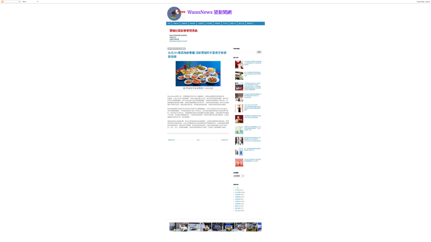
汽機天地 (176, 23)
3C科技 (225, 23)
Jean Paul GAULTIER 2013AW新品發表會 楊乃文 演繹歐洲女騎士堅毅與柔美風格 (252, 107)
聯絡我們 (249, 23)
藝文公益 (241, 23)
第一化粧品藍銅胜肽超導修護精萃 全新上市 (252, 149)
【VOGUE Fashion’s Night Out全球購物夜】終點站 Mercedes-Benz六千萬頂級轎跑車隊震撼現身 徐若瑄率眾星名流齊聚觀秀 (252, 86)
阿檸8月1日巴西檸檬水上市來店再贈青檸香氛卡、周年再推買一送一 (252, 128)
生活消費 (209, 23)
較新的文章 (171, 140)
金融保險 (184, 23)
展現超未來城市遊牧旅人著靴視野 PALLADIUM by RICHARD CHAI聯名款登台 (252, 139)
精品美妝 (192, 23)
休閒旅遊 (217, 23)
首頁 (169, 23)
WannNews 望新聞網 (209, 12)
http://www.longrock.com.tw (178, 41)
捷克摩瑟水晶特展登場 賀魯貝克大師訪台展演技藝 (252, 116)
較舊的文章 (224, 140)
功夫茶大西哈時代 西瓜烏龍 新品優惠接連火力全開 (252, 160)
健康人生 (233, 23)
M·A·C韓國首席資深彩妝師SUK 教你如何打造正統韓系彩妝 (252, 74)
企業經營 (200, 23)
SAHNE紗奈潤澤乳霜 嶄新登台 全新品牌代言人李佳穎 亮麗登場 (253, 63)
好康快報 (238, 199)
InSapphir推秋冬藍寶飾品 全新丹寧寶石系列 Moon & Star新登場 (252, 95)
